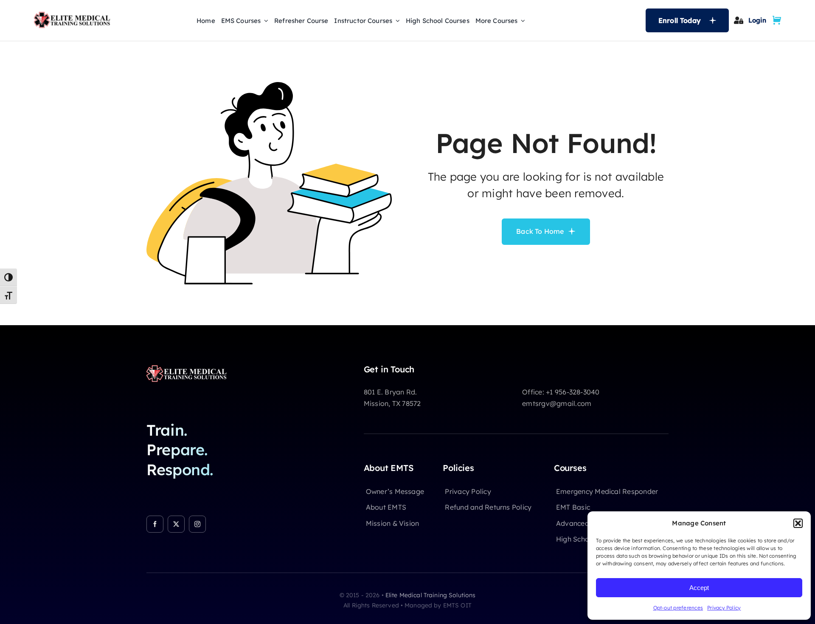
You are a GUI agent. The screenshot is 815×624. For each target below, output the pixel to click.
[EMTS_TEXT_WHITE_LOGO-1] (188, 367)
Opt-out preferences (678, 607)
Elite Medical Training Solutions (430, 595)
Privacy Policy (724, 607)
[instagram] (197, 524)
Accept (699, 587)
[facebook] (154, 524)
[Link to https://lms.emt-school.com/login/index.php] (738, 20)
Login (757, 20)
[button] (798, 523)
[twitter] (176, 524)
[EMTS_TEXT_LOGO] (74, 14)
